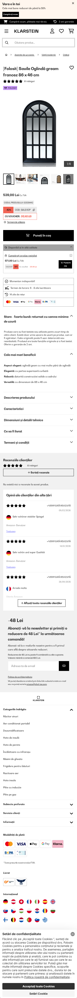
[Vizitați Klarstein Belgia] (13, 920)
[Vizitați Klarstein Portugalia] (29, 920)
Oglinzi (66, 55)
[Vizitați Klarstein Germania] (5, 901)
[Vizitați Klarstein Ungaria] (21, 910)
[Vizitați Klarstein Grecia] (45, 920)
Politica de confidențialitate (20, 677)
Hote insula (9, 780)
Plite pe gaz (9, 794)
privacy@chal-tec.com (36, 684)
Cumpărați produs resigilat (22, 255)
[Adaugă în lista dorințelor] (71, 67)
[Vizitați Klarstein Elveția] (21, 901)
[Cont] (52, 31)
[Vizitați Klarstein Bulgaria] (53, 910)
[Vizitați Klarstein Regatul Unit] (53, 901)
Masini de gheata (12, 759)
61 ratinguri (29, 81)
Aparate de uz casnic (25, 55)
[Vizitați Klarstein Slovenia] (37, 920)
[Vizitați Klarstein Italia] (37, 901)
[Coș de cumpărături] (71, 31)
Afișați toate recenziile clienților (42, 603)
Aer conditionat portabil (16, 723)
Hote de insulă (11, 737)
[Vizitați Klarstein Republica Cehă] (13, 910)
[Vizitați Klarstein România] (45, 910)
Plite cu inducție (12, 787)
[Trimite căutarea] (6, 42)
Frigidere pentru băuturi (16, 766)
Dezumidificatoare (13, 730)
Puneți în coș (42, 235)
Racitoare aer (11, 773)
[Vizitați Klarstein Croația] (37, 910)
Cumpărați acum (10, 14)
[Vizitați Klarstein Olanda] (21, 920)
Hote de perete (11, 744)
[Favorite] (61, 31)
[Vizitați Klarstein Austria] (13, 901)
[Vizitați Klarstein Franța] (29, 901)
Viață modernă (49, 55)
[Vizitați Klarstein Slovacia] (5, 910)
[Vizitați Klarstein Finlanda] (5, 920)
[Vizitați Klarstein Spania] (45, 901)
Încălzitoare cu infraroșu (16, 751)
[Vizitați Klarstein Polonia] (29, 910)
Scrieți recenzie (39, 472)
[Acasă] (10, 55)
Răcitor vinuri (10, 716)
